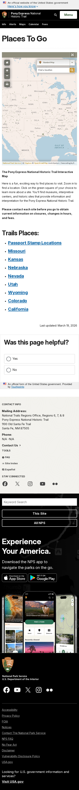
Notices (7, 727)
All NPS (39, 523)
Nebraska (18, 267)
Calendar (34, 24)
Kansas (15, 259)
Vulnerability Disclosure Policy (21, 756)
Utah (13, 284)
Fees (45, 24)
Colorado (17, 300)
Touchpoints (17, 386)
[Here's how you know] (39, 5)
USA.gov (7, 762)
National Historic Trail (26, 15)
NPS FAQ (7, 738)
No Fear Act (9, 744)
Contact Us (10, 445)
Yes (15, 358)
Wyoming (18, 292)
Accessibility (9, 709)
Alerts (12, 24)
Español (9, 469)
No (14, 370)
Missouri (17, 250)
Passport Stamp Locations (35, 242)
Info (4, 24)
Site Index (11, 463)
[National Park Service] (4, 15)
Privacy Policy (11, 715)
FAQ (7, 457)
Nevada (16, 275)
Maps (22, 24)
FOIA (5, 721)
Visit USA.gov (13, 781)
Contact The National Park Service (24, 733)
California (18, 309)
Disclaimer (8, 750)
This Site (39, 513)
